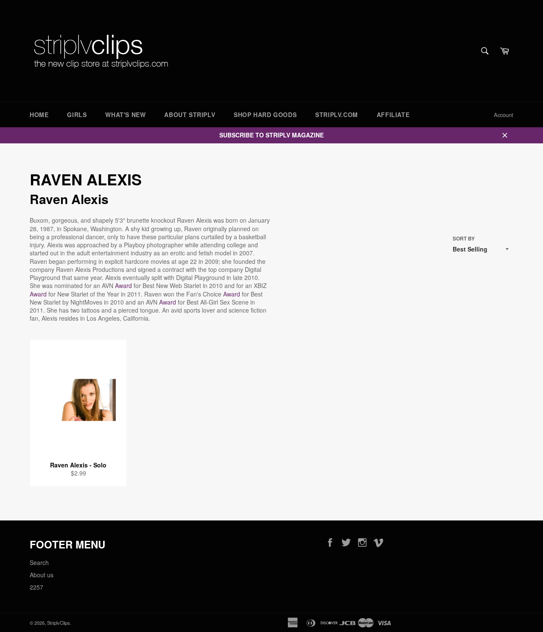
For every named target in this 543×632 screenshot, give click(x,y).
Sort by (464, 238)
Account (503, 115)
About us (41, 574)
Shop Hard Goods (265, 114)
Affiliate (393, 114)
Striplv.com (336, 114)
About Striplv (189, 114)
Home (39, 114)
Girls (77, 114)
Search (39, 562)
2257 (36, 587)
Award (123, 285)
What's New (125, 114)
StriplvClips (58, 622)
